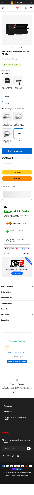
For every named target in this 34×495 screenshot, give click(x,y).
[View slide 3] (18, 393)
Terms (18, 475)
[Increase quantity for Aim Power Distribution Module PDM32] (12, 166)
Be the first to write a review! (17, 361)
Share (8, 253)
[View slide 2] (16, 393)
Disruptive (28, 472)
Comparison (5, 320)
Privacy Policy (24, 475)
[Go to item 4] (19, 48)
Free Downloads (6, 303)
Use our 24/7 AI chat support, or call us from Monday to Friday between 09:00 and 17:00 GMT (17, 387)
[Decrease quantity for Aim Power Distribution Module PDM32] (4, 166)
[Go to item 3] (17, 48)
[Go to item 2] (15, 48)
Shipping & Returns (11, 475)
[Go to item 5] (21, 48)
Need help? (26, 253)
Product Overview (7, 286)
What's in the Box (6, 298)
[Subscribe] (29, 448)
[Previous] (3, 2)
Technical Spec (6, 292)
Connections (5, 309)
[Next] (31, 2)
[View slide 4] (20, 393)
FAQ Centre (5, 314)
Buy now (17, 178)
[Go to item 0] (12, 48)
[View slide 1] (13, 393)
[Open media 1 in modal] (17, 30)
